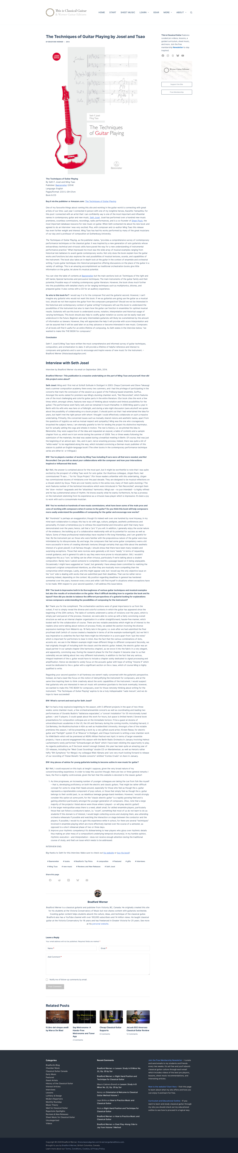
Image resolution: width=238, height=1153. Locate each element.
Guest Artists (52, 1080)
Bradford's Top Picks (83, 861)
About (180, 12)
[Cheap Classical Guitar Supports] (111, 1016)
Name (51, 948)
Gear (156, 12)
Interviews (50, 1089)
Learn (143, 12)
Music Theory (52, 1105)
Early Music (51, 1074)
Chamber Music (53, 1068)
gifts (128, 861)
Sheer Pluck (137, 220)
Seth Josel (95, 217)
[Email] (87, 880)
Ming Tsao (52, 866)
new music (67, 866)
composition (102, 861)
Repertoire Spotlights (55, 1111)
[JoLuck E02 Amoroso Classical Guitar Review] (138, 1016)
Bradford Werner (104, 1068)
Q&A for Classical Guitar (57, 1108)
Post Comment (55, 986)
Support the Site (176, 84)
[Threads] (68, 880)
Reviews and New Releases (88, 866)
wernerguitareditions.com (112, 1142)
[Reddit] (59, 880)
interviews (140, 861)
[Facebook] (50, 880)
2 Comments (78, 1040)
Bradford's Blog (53, 1065)
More (167, 12)
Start (112, 12)
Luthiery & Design (54, 1096)
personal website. (100, 924)
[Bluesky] (77, 880)
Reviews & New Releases (57, 1114)
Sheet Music (128, 12)
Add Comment (55, 957)
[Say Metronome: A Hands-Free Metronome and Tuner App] (84, 1016)
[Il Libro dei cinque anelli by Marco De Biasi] (57, 1016)
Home (102, 12)
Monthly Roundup (54, 1102)
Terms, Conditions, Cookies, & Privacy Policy (84, 1149)
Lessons (49, 1092)
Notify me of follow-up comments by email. (68, 979)
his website (108, 853)
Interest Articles (53, 1086)
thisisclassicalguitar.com (88, 1142)
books (66, 861)
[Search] (191, 12)
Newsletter (178, 47)
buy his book (123, 853)
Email (104, 948)
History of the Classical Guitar (59, 1083)
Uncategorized (52, 1120)
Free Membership (177, 92)
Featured (117, 861)
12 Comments (132, 1034)
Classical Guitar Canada (57, 1071)
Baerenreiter (61, 185)
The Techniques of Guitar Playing (100, 201)
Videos (49, 1123)
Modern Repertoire (54, 1099)
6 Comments (105, 1034)
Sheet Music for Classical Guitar (60, 1117)
